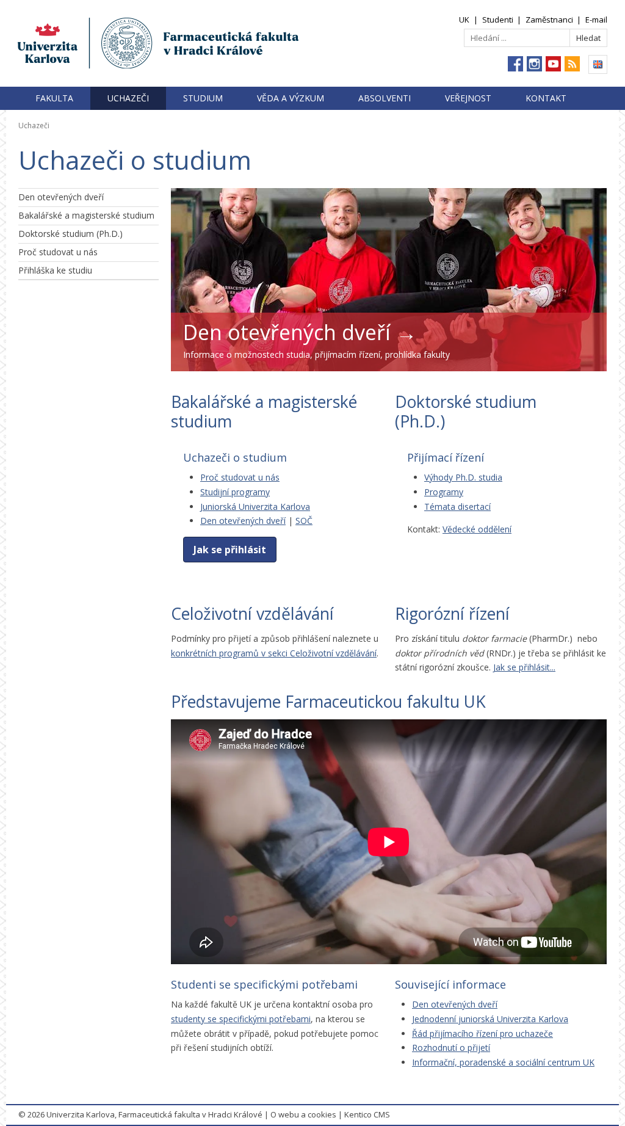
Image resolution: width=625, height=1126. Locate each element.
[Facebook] (515, 63)
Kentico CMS (367, 1114)
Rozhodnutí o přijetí (451, 1047)
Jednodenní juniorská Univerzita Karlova (490, 1019)
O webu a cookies (303, 1114)
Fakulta (54, 98)
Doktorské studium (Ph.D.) (70, 233)
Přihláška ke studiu (55, 270)
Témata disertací (457, 506)
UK (464, 19)
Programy (443, 492)
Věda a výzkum (290, 98)
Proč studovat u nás (58, 252)
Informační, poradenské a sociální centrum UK (503, 1062)
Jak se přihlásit (229, 549)
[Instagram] (534, 63)
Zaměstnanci (549, 19)
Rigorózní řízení (452, 614)
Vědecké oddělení (477, 529)
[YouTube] (553, 63)
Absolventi (384, 98)
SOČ (303, 520)
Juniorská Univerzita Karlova (255, 506)
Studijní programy (235, 492)
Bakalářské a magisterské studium (86, 215)
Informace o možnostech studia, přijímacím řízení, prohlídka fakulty (316, 354)
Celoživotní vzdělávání (252, 614)
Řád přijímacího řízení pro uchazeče (482, 1033)
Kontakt (546, 98)
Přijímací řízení (445, 457)
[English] (597, 64)
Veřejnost (468, 98)
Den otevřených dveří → (300, 332)
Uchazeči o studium (235, 457)
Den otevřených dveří (61, 197)
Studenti (497, 19)
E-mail (596, 19)
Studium (203, 98)
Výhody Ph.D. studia (463, 477)
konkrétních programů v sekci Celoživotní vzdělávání (274, 653)
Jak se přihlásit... (524, 667)
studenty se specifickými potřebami (241, 1019)
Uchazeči (128, 98)
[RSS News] (572, 63)
